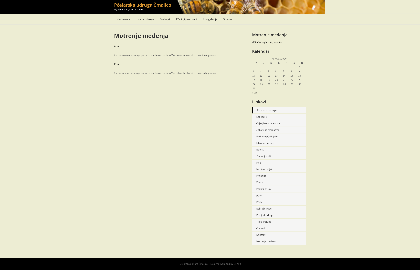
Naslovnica (123, 19)
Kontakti (261, 235)
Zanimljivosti (263, 156)
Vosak (259, 182)
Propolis (261, 176)
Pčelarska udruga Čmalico (142, 5)
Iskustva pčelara (265, 143)
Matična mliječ (264, 169)
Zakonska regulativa (267, 130)
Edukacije (261, 117)
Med (258, 162)
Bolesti (260, 149)
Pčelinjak (164, 19)
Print (117, 46)
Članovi (260, 228)
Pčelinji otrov (263, 189)
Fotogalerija (209, 19)
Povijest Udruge (265, 215)
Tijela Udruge (263, 221)
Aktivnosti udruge (267, 110)
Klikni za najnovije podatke (267, 42)
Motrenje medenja (266, 241)
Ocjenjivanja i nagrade (268, 123)
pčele (259, 195)
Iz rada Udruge (145, 19)
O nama (227, 19)
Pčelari (260, 202)
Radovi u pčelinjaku (267, 136)
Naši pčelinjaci (264, 208)
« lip (254, 92)
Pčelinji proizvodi (186, 19)
